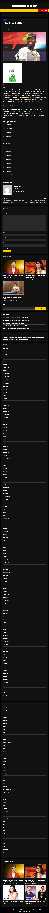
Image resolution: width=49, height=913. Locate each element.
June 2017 (5, 695)
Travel (4, 846)
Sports (4, 827)
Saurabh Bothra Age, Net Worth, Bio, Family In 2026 (13, 297)
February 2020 (6, 594)
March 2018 (5, 667)
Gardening (5, 774)
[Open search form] (36, 10)
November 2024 (6, 414)
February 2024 (6, 443)
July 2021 (4, 541)
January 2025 (5, 408)
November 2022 (6, 490)
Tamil (4, 834)
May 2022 (5, 509)
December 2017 (6, 676)
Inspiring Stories (6, 793)
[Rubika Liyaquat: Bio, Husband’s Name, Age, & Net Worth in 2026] (13, 267)
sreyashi (5, 279)
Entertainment (6, 755)
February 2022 (6, 518)
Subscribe (44, 10)
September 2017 (6, 686)
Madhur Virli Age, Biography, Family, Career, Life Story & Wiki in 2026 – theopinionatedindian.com (23, 337)
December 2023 (6, 449)
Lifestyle (4, 799)
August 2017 (5, 689)
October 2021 (5, 531)
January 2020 (5, 597)
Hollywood (5, 786)
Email (4, 237)
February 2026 (6, 367)
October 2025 (5, 380)
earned (15, 99)
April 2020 (5, 588)
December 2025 (6, 373)
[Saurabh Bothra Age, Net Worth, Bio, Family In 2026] (13, 288)
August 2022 (5, 500)
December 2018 (6, 638)
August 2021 (5, 537)
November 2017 (6, 679)
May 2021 (4, 547)
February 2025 (6, 405)
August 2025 (5, 386)
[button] (2, 10)
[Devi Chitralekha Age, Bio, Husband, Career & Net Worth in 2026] (35, 267)
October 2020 (5, 569)
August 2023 (5, 462)
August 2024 (5, 424)
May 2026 (5, 358)
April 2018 (5, 664)
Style (4, 830)
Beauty (4, 714)
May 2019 (4, 623)
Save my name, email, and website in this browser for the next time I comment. (23, 248)
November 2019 (6, 604)
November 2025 (6, 377)
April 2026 (5, 361)
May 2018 (4, 660)
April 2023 (5, 474)
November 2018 (6, 641)
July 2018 (4, 654)
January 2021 (5, 559)
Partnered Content (6, 811)
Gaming (4, 770)
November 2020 (6, 566)
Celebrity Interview (7, 742)
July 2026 (5, 351)
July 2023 (5, 465)
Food (4, 767)
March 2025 (5, 402)
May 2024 (5, 433)
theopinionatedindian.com (24, 5)
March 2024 (5, 440)
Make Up (4, 802)
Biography (5, 720)
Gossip (4, 777)
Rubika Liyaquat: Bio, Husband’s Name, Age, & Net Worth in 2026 (13, 276)
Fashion (4, 758)
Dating (4, 748)
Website (4, 243)
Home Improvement (7, 789)
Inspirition (5, 796)
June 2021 (5, 544)
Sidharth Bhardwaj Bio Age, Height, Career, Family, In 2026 (15, 326)
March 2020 (5, 591)
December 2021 (6, 525)
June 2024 (5, 430)
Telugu (4, 840)
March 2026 (5, 364)
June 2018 (5, 657)
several (25, 101)
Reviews (4, 821)
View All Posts (18, 191)
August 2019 (5, 613)
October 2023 (5, 455)
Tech (3, 837)
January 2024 (5, 446)
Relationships (5, 818)
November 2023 (6, 452)
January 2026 (5, 370)
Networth (5, 20)
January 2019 (5, 635)
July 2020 (5, 578)
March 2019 (5, 629)
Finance (4, 761)
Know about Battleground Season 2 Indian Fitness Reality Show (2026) (17, 328)
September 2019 (6, 610)
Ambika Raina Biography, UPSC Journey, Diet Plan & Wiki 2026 (15, 339)
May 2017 (4, 698)
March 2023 (5, 477)
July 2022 (5, 503)
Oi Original (5, 808)
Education (5, 752)
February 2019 (5, 632)
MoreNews (21, 911)
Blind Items (5, 733)
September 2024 (6, 421)
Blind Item (5, 729)
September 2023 (6, 459)
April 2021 (5, 550)
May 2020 (5, 585)
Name (4, 232)
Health (4, 780)
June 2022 (5, 506)
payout (27, 97)
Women (4, 856)
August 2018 (5, 651)
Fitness (4, 764)
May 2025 (5, 395)
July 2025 (5, 389)
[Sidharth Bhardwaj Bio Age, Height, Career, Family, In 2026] (35, 892)
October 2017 (5, 682)
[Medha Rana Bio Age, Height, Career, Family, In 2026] (13, 892)
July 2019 (4, 616)
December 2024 (6, 411)
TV (3, 852)
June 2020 (5, 582)
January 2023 (5, 484)
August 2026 (5, 348)
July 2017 (4, 692)
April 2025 (5, 399)
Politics (4, 815)
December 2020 (6, 563)
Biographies (5, 717)
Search (4, 304)
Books (4, 736)
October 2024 (5, 418)
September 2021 (6, 534)
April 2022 (5, 512)
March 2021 (5, 553)
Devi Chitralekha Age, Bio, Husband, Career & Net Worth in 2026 (35, 276)
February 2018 (5, 670)
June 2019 (5, 619)
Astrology (5, 707)
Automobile (5, 711)
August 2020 (5, 575)
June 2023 (5, 468)
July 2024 (5, 427)
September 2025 (6, 383)
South (4, 824)
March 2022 (5, 515)
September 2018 (6, 648)
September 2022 (6, 496)
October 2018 (5, 645)
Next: (35, 200)
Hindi (4, 783)
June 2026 (5, 355)
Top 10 (4, 843)
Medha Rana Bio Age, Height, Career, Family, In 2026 (13, 323)
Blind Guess (5, 726)
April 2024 (5, 436)
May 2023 (5, 471)
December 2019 (6, 600)
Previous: (13, 200)
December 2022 (6, 487)
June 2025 (5, 392)
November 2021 (6, 528)
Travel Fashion (5, 849)
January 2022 (5, 522)
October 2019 (5, 607)
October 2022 (5, 493)
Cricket (4, 745)
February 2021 (5, 556)
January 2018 (5, 673)
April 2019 (5, 626)
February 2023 (6, 481)
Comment (5, 213)
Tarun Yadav (6, 26)
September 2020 (6, 572)
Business (4, 739)
